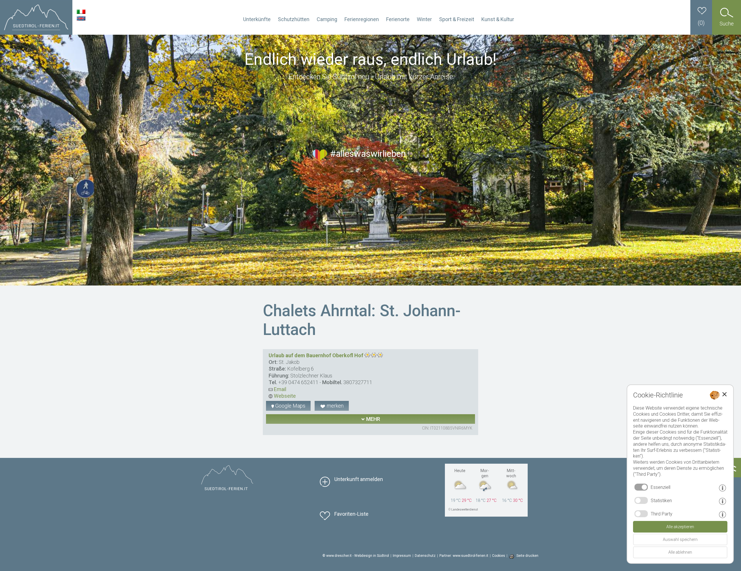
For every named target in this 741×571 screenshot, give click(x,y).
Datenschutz (425, 556)
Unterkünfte (257, 19)
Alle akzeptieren (680, 526)
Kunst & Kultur (497, 19)
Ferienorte (398, 19)
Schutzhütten (293, 19)
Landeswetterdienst (464, 509)
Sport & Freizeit (456, 19)
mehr (372, 419)
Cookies (498, 556)
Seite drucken (527, 556)
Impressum (402, 556)
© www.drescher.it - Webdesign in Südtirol (355, 556)
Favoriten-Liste (351, 514)
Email (279, 389)
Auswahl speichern (680, 539)
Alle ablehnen (680, 552)
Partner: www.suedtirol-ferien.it (463, 556)
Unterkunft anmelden (358, 479)
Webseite (284, 396)
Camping (327, 19)
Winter (424, 19)
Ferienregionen (361, 19)
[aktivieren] (641, 500)
